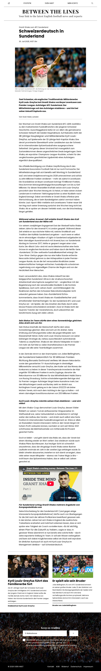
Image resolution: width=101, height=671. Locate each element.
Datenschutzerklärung (35, 645)
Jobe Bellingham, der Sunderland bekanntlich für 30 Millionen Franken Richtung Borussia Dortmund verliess (49, 357)
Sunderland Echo (58, 294)
